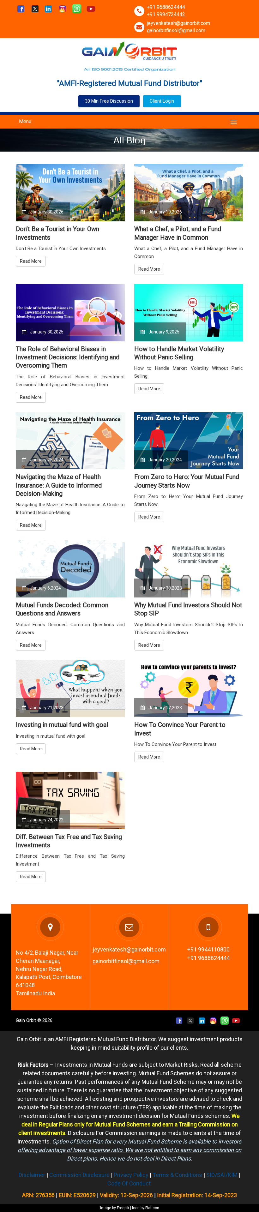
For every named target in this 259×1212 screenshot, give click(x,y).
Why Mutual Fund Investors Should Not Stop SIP (188, 609)
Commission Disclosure (79, 1175)
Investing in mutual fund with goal (62, 725)
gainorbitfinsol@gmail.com (176, 30)
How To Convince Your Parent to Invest (180, 729)
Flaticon (152, 1208)
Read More (31, 261)
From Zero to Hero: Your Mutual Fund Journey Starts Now (186, 481)
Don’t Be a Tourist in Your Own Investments (57, 233)
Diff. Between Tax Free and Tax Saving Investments (69, 841)
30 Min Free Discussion (109, 101)
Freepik (123, 1208)
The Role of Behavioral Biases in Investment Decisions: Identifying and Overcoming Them (67, 357)
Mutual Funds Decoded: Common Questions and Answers (62, 609)
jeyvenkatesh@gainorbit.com (178, 23)
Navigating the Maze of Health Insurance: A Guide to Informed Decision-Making (59, 485)
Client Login (162, 101)
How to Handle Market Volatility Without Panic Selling (179, 353)
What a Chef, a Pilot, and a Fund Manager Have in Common (177, 233)
